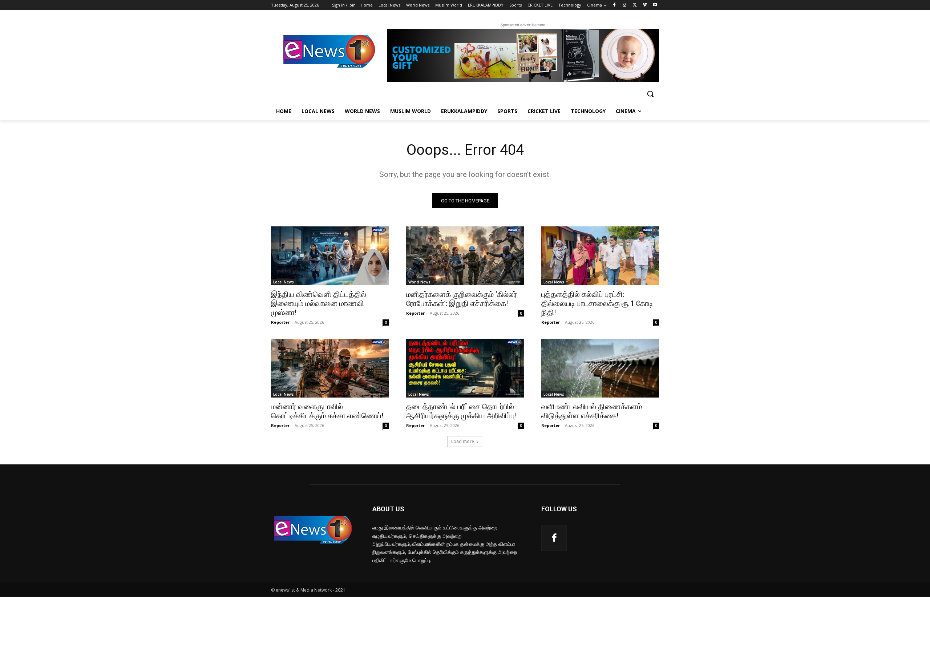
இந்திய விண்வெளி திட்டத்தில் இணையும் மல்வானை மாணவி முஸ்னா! (318, 303)
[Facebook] (614, 5)
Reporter (280, 322)
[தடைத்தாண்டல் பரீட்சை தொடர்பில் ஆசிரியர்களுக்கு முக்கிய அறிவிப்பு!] (465, 368)
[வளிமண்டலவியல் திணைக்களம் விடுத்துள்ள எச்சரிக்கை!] (600, 368)
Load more (462, 441)
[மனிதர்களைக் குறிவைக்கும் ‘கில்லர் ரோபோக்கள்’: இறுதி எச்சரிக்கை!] (465, 255)
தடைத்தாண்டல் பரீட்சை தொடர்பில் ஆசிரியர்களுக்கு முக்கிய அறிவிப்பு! (461, 411)
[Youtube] (655, 5)
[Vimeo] (644, 5)
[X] (635, 5)
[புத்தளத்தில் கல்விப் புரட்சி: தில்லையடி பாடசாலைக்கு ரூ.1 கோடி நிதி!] (600, 255)
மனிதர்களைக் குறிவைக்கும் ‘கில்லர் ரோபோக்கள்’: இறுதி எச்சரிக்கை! (461, 299)
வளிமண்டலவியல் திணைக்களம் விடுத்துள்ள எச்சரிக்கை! (591, 411)
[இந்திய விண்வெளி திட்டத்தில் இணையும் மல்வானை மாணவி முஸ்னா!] (330, 255)
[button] (650, 93)
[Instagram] (624, 5)
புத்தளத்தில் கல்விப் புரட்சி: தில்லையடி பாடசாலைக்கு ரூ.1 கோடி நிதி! (597, 303)
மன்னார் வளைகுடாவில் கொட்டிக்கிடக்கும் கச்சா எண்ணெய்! (327, 411)
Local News (283, 282)
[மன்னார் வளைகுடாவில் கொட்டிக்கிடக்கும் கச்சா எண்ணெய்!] (330, 368)
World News (419, 282)
